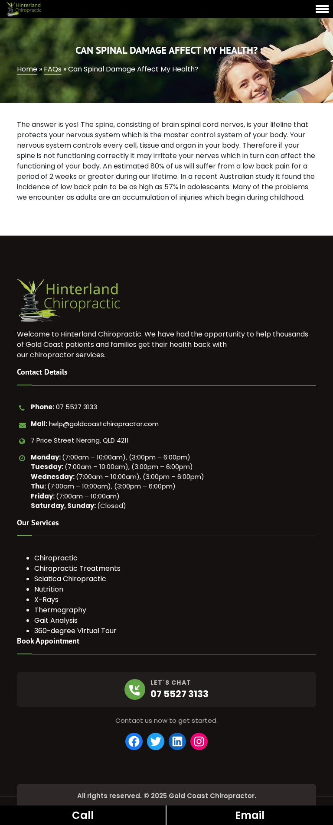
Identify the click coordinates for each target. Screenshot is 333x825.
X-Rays (46, 600)
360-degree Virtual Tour (75, 631)
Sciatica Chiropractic (70, 579)
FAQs (53, 69)
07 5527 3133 (76, 406)
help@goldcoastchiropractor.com (104, 423)
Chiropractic (56, 558)
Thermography (60, 610)
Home (27, 69)
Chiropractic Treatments (77, 568)
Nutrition (48, 589)
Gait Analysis (56, 620)
